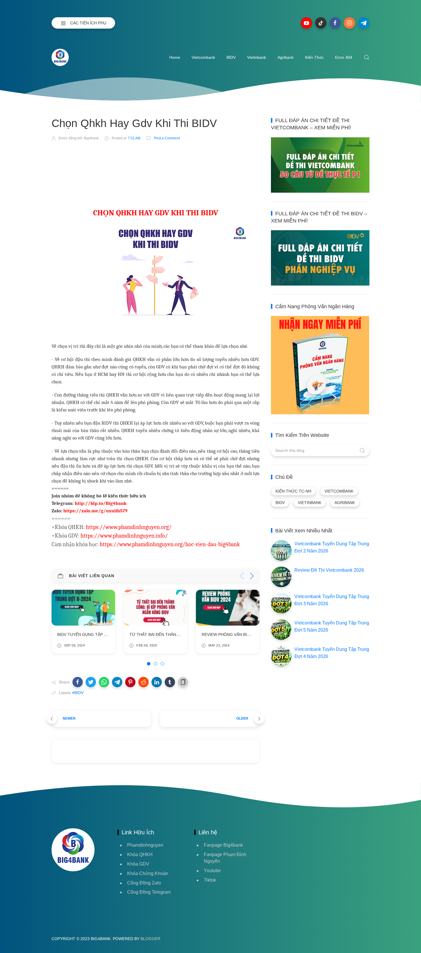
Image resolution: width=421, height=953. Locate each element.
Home (174, 57)
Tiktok (210, 880)
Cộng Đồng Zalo (144, 882)
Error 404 (343, 57)
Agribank (286, 57)
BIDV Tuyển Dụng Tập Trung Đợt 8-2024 (99, 634)
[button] (77, 682)
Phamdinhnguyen (145, 845)
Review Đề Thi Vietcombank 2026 (329, 570)
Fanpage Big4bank (223, 845)
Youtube (212, 870)
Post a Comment (166, 138)
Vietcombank (203, 57)
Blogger (150, 938)
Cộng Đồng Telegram (149, 892)
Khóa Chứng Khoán (147, 873)
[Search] (366, 57)
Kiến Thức (314, 57)
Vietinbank (256, 57)
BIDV (231, 57)
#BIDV (78, 692)
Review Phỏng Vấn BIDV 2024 (232, 634)
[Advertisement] (156, 162)
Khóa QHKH (140, 854)
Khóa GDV (138, 864)
